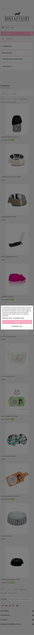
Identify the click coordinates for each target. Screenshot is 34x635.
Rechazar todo (17, 326)
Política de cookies (7, 318)
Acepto (17, 322)
